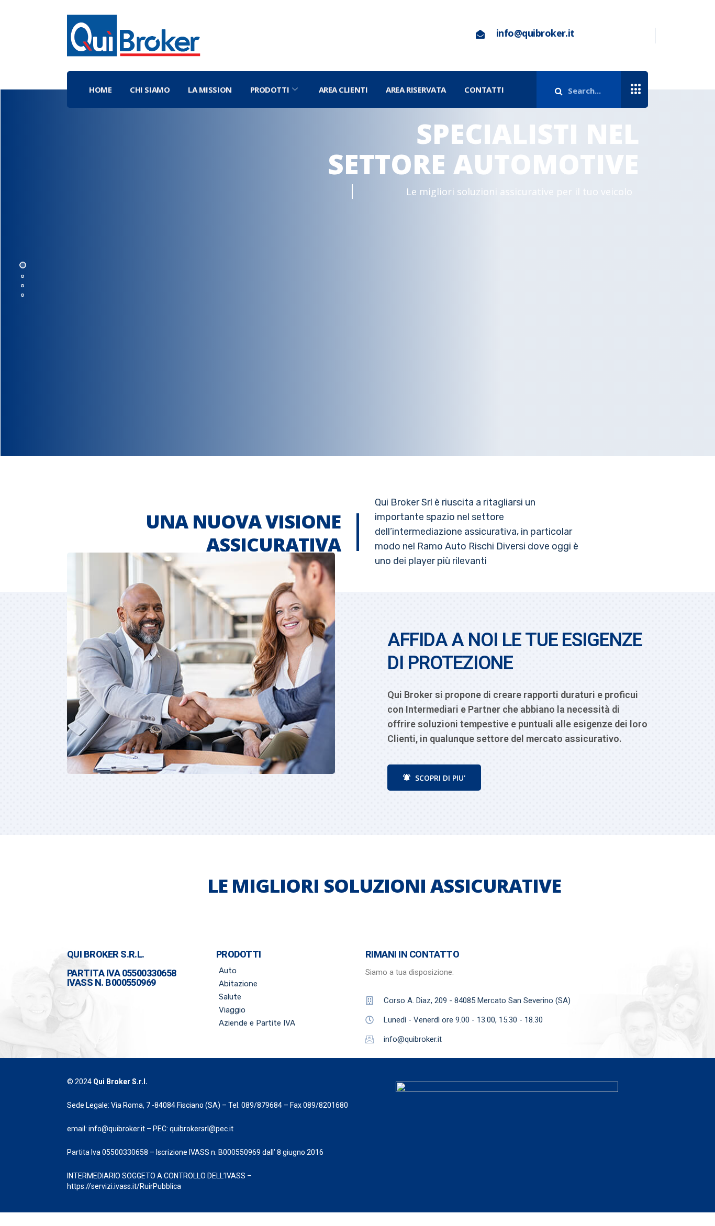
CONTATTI (484, 89)
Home (100, 89)
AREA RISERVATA (416, 89)
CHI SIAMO (150, 89)
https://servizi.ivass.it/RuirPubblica (124, 1186)
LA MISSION (210, 89)
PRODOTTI (269, 89)
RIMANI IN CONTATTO (412, 954)
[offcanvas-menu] (636, 90)
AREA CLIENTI (343, 89)
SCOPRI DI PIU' (439, 778)
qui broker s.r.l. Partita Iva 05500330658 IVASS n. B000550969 (121, 968)
